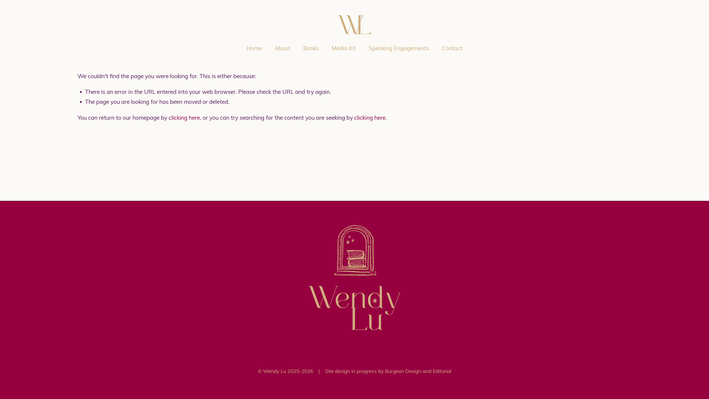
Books (311, 48)
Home (254, 48)
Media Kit (344, 48)
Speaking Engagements (399, 48)
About (282, 48)
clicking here (184, 117)
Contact (452, 48)
